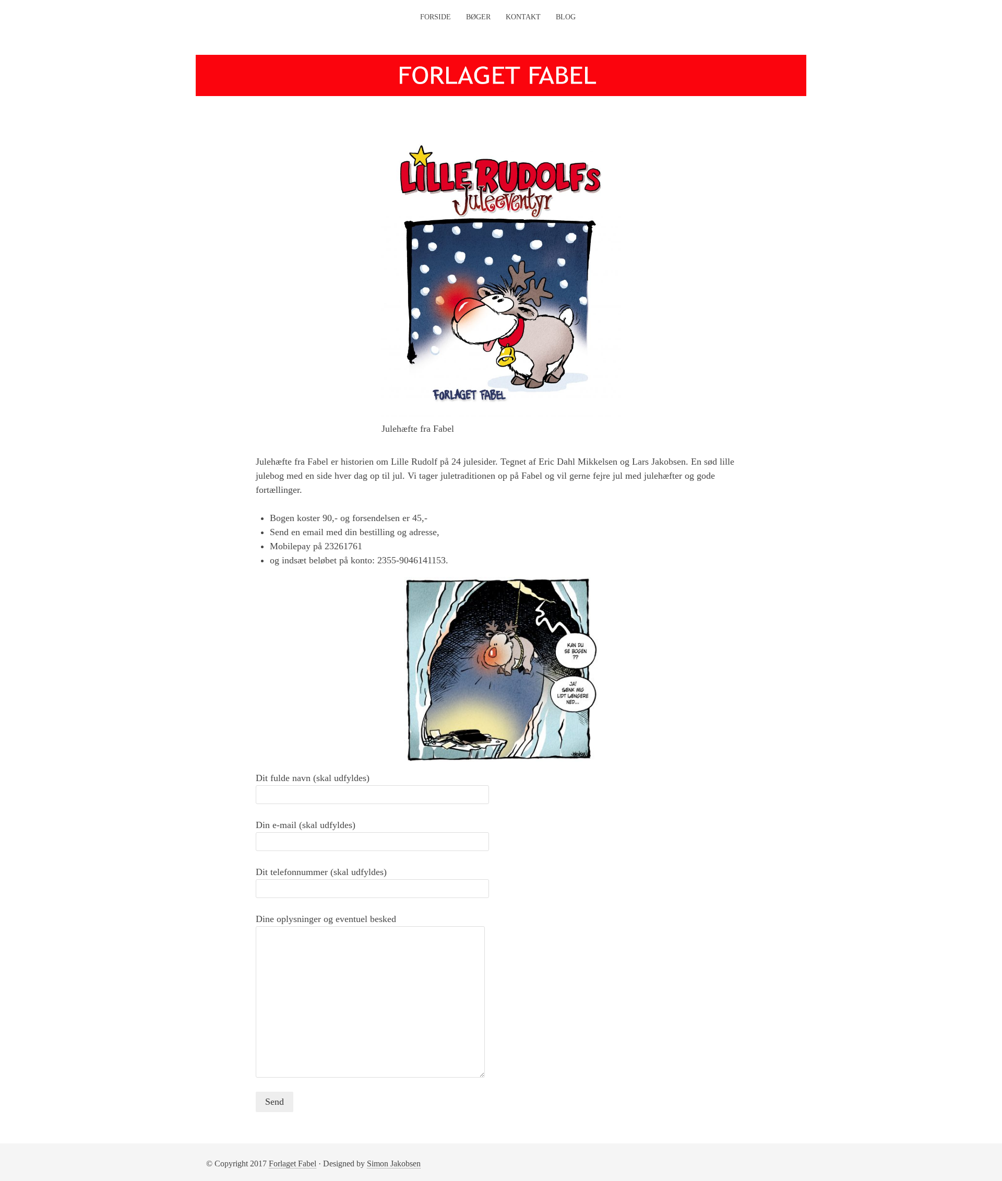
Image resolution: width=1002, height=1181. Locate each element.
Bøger (478, 17)
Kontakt (523, 17)
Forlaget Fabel (292, 1163)
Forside (435, 17)
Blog (566, 17)
